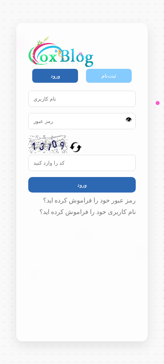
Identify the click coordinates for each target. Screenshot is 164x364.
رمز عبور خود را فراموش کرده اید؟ (89, 200)
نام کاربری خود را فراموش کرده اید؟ (87, 211)
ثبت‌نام (109, 76)
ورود (55, 76)
